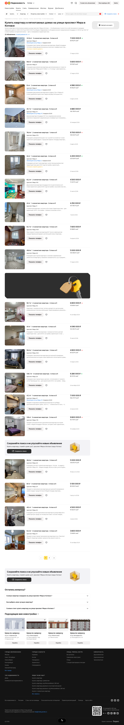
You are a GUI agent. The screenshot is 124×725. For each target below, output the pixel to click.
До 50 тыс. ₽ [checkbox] (25, 288)
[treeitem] (10, 8)
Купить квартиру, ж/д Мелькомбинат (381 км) (45, 683)
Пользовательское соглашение (50, 700)
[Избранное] (71, 3)
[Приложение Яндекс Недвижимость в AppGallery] (114, 713)
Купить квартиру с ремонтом (40, 680)
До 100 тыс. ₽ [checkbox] (49, 288)
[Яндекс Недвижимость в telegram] (118, 700)
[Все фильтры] (6, 14)
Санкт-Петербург (10, 657)
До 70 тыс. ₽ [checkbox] (36, 288)
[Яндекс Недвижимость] (15, 3)
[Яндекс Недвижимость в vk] (112, 700)
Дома (6, 678)
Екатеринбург (9, 662)
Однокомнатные (99, 657)
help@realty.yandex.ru (41, 712)
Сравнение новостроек (73, 657)
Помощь (80, 700)
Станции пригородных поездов (76, 662)
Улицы (68, 660)
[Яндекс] (116, 721)
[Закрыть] (118, 14)
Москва (7, 654)
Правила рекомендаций (69, 700)
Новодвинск (35, 660)
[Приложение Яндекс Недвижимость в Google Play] (111, 713)
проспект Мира (31, 41)
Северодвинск (36, 665)
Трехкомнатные (98, 660)
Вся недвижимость (10, 700)
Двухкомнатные (98, 654)
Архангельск (36, 662)
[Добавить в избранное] (46, 53)
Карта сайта (88, 700)
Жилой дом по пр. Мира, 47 (34, 113)
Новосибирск (9, 660)
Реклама (20, 700)
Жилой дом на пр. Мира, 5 (34, 43)
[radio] (49, 558)
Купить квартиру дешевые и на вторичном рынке (46, 686)
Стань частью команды (32, 700)
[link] (116, 3)
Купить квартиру (37, 678)
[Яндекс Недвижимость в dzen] (115, 700)
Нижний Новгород (10, 667)
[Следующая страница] (54, 558)
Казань (7, 665)
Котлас (34, 657)
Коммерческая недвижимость (14, 680)
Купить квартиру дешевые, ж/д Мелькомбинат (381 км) (48, 688)
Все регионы (70, 654)
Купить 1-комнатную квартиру (41, 691)
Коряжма (34, 654)
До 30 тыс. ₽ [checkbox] (13, 288)
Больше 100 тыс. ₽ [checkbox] (15, 293)
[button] (75, 3)
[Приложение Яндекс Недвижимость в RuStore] (118, 713)
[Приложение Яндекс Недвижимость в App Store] (108, 713)
